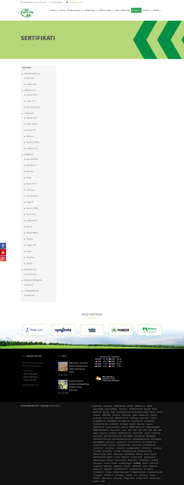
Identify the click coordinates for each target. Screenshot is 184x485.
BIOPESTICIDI (30, 269)
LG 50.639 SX (109, 448)
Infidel (95, 433)
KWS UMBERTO (98, 442)
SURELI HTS (108, 469)
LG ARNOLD (157, 448)
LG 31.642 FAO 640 (123, 445)
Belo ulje (30, 78)
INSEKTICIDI (29, 90)
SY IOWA (108, 472)
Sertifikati (135, 10)
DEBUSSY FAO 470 (121, 418)
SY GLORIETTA (98, 472)
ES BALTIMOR (112, 421)
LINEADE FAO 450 (99, 454)
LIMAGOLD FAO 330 (129, 451)
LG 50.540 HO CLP (149, 445)
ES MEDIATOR (149, 421)
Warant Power (155, 478)
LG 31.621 (111, 445)
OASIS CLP (125, 457)
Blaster (152, 412)
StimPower (108, 466)
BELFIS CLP (97, 412)
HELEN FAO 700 (98, 427)
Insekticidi (103, 433)
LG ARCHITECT (146, 448)
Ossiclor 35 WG (32, 142)
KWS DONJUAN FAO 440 (112, 436)
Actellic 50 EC (32, 95)
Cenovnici (97, 415)
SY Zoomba (119, 475)
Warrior (29, 263)
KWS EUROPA (128, 436)
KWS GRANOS (139, 436)
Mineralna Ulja (129, 454)
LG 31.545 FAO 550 (149, 442)
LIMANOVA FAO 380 (144, 451)
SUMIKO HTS (97, 469)
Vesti (117, 10)
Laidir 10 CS (31, 101)
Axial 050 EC (31, 165)
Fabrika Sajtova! (54, 406)
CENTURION (106, 415)
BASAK (154, 409)
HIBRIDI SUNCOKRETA (101, 430)
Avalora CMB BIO (111, 409)
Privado (114, 463)
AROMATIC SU (140, 406)
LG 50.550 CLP (98, 448)
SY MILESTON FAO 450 (121, 472)
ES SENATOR (113, 424)
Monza (29, 226)
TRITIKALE (96, 478)
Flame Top (30, 214)
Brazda (159, 412)
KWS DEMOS (97, 436)
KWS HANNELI (151, 436)
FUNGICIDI (29, 113)
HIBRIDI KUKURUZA (153, 427)
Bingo (28, 177)
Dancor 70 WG (32, 208)
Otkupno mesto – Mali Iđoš (103, 460)
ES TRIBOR (124, 424)
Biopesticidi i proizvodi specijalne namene (132, 412)
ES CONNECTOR (124, 421)
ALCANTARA (108, 406)
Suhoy (28, 251)
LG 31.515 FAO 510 (134, 442)
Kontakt (146, 10)
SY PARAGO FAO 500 (154, 472)
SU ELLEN (127, 466)
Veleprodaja (117, 478)
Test (135, 475)
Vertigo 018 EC (129, 478)
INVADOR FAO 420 (124, 433)
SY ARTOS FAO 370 (120, 469)
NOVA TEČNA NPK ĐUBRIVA (103, 457)
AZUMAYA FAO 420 (136, 409)
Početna (53, 10)
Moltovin (30, 136)
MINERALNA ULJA (32, 73)
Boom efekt (31, 183)
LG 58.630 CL (120, 448)
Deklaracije (125, 10)
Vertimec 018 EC (33, 107)
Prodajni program (74, 10)
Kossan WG (31, 130)
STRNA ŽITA (118, 466)
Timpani (152, 475)
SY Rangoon (97, 475)
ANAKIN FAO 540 (119, 406)
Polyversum (31, 274)
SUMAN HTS (153, 466)
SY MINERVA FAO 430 (138, 472)
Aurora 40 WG (32, 159)
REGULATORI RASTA (33, 280)
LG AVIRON (97, 451)
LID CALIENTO (107, 451)
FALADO (132, 424)
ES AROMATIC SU (99, 421)
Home (23, 45)
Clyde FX (29, 202)
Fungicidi (149, 424)
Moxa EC (29, 284)
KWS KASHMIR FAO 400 (140, 439)
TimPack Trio (32, 148)
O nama (62, 10)
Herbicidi (124, 427)
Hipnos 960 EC (115, 430)
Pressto (29, 239)
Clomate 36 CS (32, 196)
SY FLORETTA (148, 469)
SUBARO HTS (136, 466)
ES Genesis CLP (137, 421)
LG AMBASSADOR (133, 448)
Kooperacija (155, 433)
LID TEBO (117, 451)
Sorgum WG (31, 245)
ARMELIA (130, 406)
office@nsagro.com (75, 2)
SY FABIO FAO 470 (135, 469)
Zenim (102, 481)
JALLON (147, 433)
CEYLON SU (116, 415)
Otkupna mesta (105, 10)
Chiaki (135, 415)
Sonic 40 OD (153, 463)
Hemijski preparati (112, 427)
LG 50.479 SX (136, 445)
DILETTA (154, 418)
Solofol (145, 463)
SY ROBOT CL (109, 475)
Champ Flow (31, 117)
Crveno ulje (31, 84)
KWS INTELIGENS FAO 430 (121, 439)
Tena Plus (30, 257)
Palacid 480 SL (32, 232)
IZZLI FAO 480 (137, 433)
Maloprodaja (90, 10)
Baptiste (30, 171)
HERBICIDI (29, 154)
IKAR (130, 430)
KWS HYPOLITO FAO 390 (102, 439)
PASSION (154, 460)
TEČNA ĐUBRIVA (31, 291)
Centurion (30, 189)
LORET (109, 454)
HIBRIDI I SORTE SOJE (137, 427)
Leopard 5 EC (31, 220)
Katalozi (156, 10)
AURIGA (149, 406)
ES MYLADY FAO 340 (100, 424)
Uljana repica (107, 478)
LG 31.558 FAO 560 (100, 445)
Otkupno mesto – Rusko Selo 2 (126, 460)
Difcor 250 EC (32, 124)
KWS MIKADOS (156, 439)
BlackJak (30, 295)
